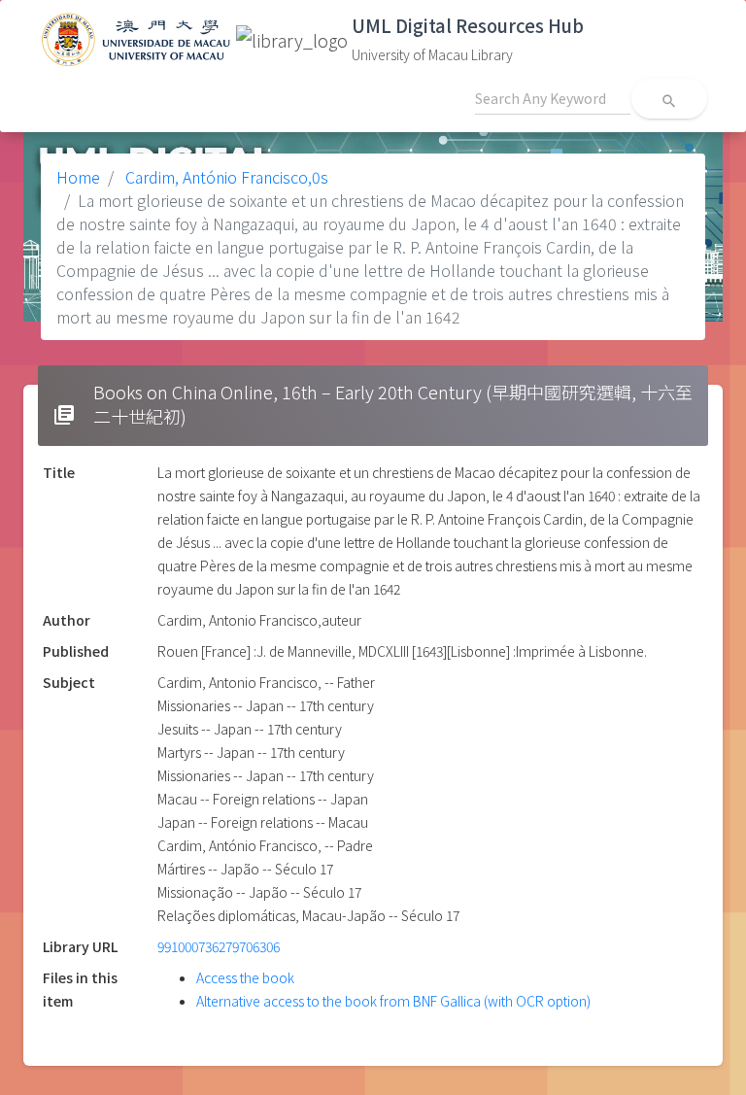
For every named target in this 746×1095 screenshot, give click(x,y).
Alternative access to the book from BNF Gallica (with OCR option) (393, 1000)
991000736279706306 (218, 946)
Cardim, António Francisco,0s (224, 176)
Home (78, 176)
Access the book (245, 977)
